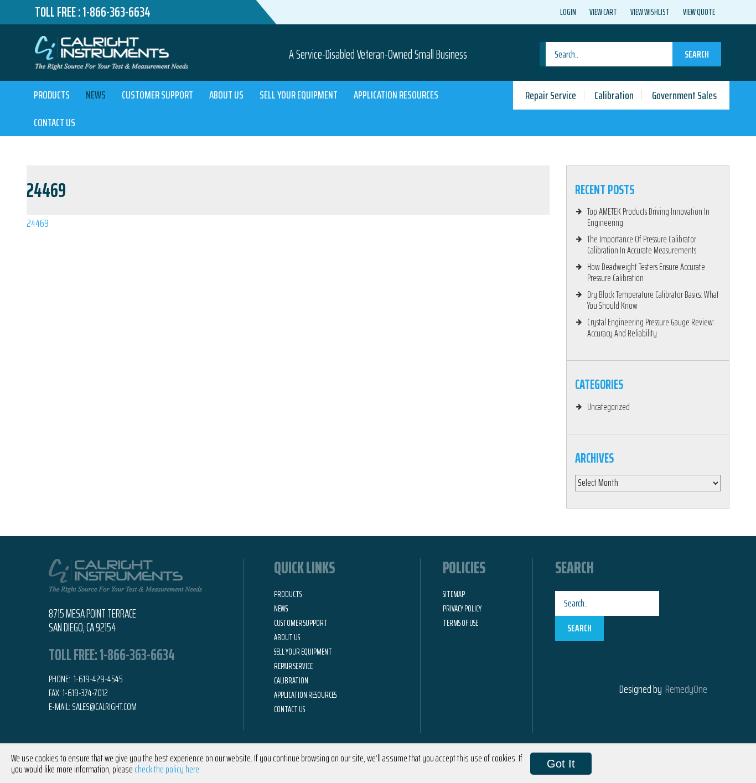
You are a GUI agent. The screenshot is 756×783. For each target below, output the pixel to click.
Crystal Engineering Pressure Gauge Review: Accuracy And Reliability (650, 327)
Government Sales (684, 95)
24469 (38, 223)
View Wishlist (650, 12)
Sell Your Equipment (299, 94)
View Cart (603, 12)
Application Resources (396, 94)
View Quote (699, 12)
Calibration (614, 95)
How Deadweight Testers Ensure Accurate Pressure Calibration (646, 272)
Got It (561, 764)
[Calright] (111, 51)
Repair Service (550, 95)
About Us (226, 94)
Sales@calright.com (104, 706)
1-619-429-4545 (97, 679)
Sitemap (454, 594)
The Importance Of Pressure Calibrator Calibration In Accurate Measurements (641, 244)
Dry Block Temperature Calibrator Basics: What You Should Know (653, 300)
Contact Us (54, 122)
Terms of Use (460, 623)
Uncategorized (608, 407)
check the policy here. (167, 769)
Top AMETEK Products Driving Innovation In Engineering (648, 217)
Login (568, 12)
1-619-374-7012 (85, 693)
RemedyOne (686, 689)
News (96, 94)
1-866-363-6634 (116, 12)
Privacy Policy (462, 608)
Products (52, 94)
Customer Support (157, 94)
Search (697, 54)
